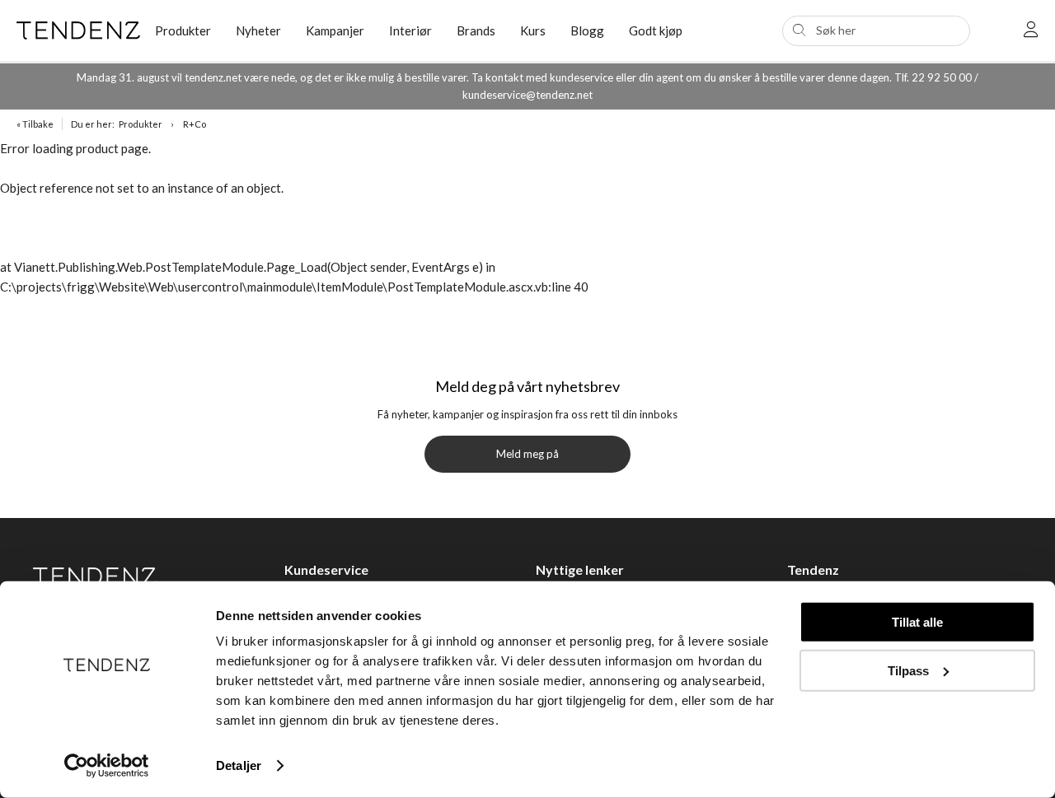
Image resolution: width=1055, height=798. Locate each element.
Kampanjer (335, 30)
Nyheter (258, 30)
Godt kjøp (655, 30)
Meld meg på (527, 453)
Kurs (533, 30)
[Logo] (73, 30)
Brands (476, 30)
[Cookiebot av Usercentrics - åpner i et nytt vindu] (107, 766)
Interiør (410, 30)
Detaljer (238, 765)
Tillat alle (917, 622)
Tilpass (908, 670)
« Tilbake (35, 124)
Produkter (140, 124)
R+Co (194, 124)
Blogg (587, 30)
